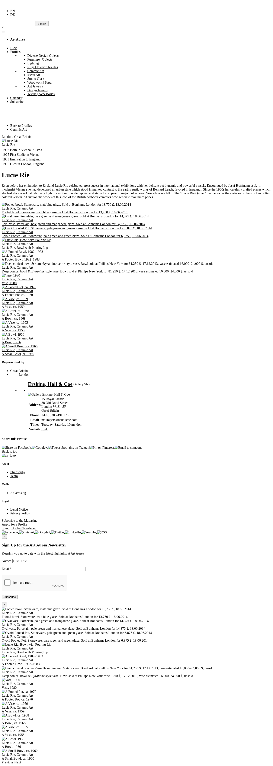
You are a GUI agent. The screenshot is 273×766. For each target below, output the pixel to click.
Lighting (33, 63)
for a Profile (14, 524)
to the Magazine (19, 520)
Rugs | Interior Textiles (42, 67)
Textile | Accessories (41, 94)
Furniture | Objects (39, 59)
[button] (7, 762)
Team (14, 476)
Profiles (15, 52)
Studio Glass (35, 78)
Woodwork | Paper (39, 82)
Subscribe (16, 101)
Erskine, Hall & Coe (50, 384)
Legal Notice (19, 509)
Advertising (18, 493)
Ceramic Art (35, 71)
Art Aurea (17, 39)
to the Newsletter (19, 528)
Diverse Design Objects (43, 55)
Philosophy (17, 472)
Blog (13, 48)
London (24, 374)
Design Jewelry (37, 90)
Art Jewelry (35, 86)
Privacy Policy (20, 513)
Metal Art (33, 75)
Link (44, 429)
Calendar (16, 98)
